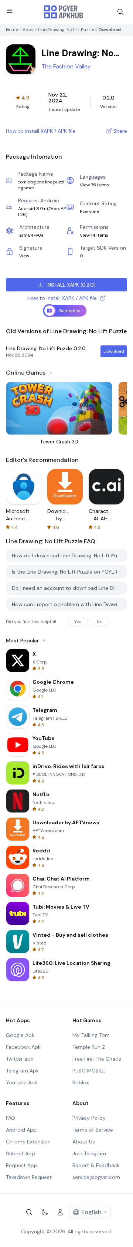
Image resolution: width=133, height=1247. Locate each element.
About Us (83, 1141)
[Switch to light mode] (44, 1212)
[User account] (60, 1212)
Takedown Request (29, 1177)
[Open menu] (9, 10)
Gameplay (69, 311)
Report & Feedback (96, 1165)
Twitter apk (19, 1058)
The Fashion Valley (66, 66)
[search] (120, 11)
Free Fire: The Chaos (96, 1058)
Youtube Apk (21, 1082)
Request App (21, 1165)
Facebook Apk (23, 1047)
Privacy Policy (89, 1118)
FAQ (10, 1118)
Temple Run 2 (88, 1047)
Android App (21, 1129)
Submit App (20, 1153)
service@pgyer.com (96, 1177)
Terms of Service (92, 1129)
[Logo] (63, 11)
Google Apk (20, 1035)
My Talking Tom (91, 1035)
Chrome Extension (28, 1141)
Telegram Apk (22, 1070)
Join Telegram (89, 1153)
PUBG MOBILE (88, 1070)
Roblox (80, 1082)
